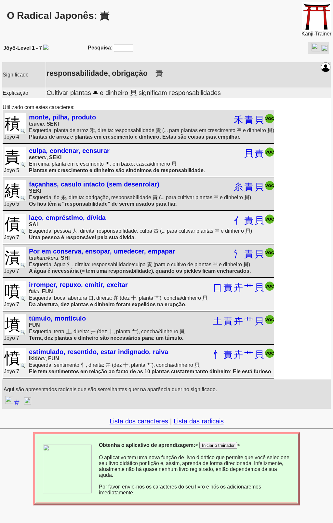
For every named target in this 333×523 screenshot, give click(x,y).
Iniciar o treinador (218, 445)
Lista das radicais (199, 421)
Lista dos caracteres (139, 421)
